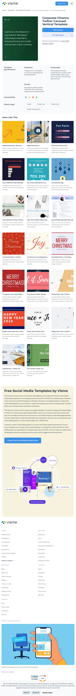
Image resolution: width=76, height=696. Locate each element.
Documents (5, 549)
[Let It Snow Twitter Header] (38, 281)
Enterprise (41, 557)
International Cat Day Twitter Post (12, 220)
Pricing (3, 614)
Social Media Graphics (8, 553)
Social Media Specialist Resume (62, 220)
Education (41, 553)
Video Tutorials (6, 576)
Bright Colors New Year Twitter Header (13, 331)
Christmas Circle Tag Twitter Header (12, 294)
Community (42, 591)
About (40, 569)
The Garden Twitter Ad (35, 368)
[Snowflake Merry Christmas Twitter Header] (62, 243)
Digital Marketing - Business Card (12, 145)
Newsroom (41, 572)
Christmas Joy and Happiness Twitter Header (37, 257)
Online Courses (6, 584)
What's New (42, 584)
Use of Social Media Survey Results (36, 183)
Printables (4, 546)
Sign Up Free (62, 3)
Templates (4, 587)
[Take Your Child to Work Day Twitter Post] (38, 206)
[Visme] (10, 3)
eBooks (3, 580)
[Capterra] (35, 676)
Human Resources (44, 542)
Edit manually (58, 30)
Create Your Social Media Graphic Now (23, 440)
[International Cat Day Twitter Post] (13, 206)
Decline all (36, 692)
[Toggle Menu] (72, 4)
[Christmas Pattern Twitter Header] (13, 243)
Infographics (5, 538)
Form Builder (5, 542)
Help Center (5, 607)
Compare (41, 587)
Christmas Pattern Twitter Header (11, 257)
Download (41, 580)
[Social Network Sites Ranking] (13, 169)
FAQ (2, 603)
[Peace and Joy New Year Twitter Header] (38, 318)
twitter (29, 104)
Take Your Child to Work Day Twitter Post (37, 220)
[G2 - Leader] (43, 676)
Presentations (5, 534)
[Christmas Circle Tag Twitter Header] (13, 281)
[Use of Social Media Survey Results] (38, 169)
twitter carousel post (33, 109)
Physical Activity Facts (59, 145)
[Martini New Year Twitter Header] (62, 281)
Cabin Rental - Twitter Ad (11, 368)
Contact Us (4, 611)
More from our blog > (7, 672)
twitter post (41, 104)
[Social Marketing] (62, 169)
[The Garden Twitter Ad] (38, 355)
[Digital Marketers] (38, 132)
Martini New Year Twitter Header (60, 294)
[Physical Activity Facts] (62, 132)
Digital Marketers (33, 145)
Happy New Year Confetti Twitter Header (60, 331)
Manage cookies (47, 692)
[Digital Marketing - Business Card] (13, 132)
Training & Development (46, 546)
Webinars (4, 572)
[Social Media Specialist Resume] (62, 206)
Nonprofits (41, 549)
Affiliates (41, 595)
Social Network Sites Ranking (12, 183)
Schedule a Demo (44, 560)
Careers (40, 576)
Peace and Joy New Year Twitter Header (35, 331)
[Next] (29, 38)
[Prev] (11, 38)
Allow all (26, 692)
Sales (39, 538)
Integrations (5, 595)
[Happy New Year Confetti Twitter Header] (62, 318)
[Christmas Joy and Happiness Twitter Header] (38, 243)
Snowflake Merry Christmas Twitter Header (61, 257)
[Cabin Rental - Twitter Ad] (13, 355)
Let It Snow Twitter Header (36, 294)
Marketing (41, 534)
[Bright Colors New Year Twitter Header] (13, 318)
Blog (3, 569)
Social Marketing (57, 183)
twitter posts (55, 104)
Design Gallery (6, 591)
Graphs (3, 557)
